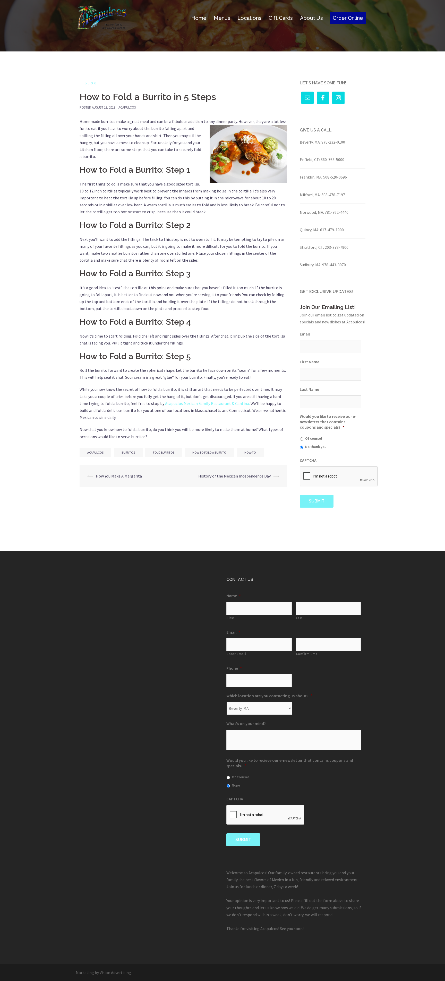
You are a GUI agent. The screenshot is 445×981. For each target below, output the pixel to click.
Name (233, 595)
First (231, 618)
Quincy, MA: (309, 229)
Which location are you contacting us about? (269, 695)
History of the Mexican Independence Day (234, 476)
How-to (250, 452)
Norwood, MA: (312, 212)
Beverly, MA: (310, 142)
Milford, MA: (310, 194)
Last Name (309, 389)
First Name (309, 361)
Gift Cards (281, 18)
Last (299, 618)
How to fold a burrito (209, 452)
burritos (128, 452)
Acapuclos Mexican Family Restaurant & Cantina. (207, 403)
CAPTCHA (308, 460)
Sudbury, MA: (310, 264)
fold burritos (163, 452)
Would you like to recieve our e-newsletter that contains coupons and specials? (289, 763)
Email (305, 334)
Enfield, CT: (310, 159)
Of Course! (240, 777)
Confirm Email (308, 654)
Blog (91, 83)
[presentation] (339, 476)
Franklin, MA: (311, 177)
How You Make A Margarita (119, 476)
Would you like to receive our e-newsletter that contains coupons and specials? (328, 422)
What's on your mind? (246, 723)
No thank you (316, 446)
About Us (311, 18)
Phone (234, 668)
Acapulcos (127, 107)
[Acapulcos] (102, 17)
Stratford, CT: (312, 247)
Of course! (313, 438)
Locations (249, 18)
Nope (236, 785)
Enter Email (236, 654)
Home (199, 18)
